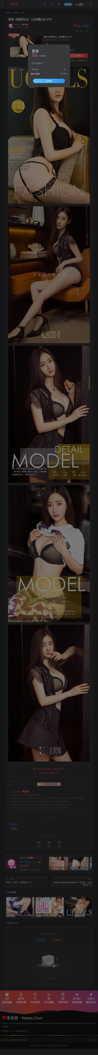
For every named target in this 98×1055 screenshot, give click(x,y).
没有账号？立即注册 (39, 56)
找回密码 (63, 73)
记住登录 (36, 74)
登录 (50, 81)
